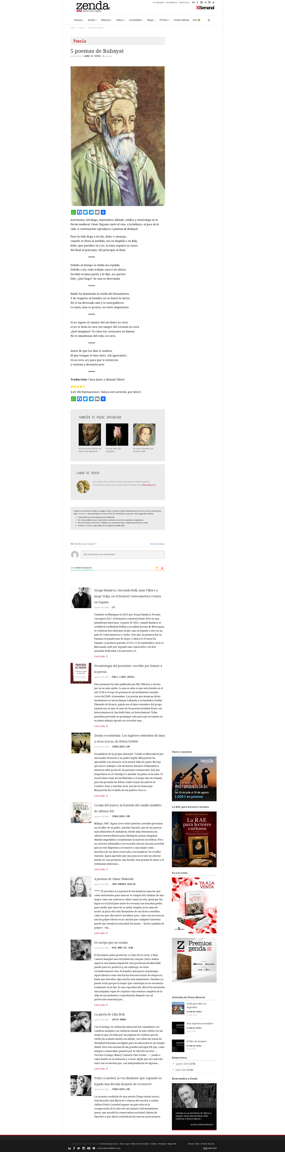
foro (85, 513)
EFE (113, 607)
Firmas (78, 19)
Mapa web (171, 1144)
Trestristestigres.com (108, 1144)
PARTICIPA (184, 2)
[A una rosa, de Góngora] (117, 434)
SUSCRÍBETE (172, 2)
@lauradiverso (149, 485)
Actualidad (135, 19)
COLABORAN (158, 2)
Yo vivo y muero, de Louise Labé (143, 450)
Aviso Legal (124, 1144)
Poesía (91, 19)
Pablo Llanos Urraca (123, 676)
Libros (119, 19)
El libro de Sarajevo (197, 1041)
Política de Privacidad (139, 1144)
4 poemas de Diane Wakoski (113, 879)
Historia (105, 19)
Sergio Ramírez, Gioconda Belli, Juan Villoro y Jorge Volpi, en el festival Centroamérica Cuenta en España (127, 596)
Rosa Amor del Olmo (122, 947)
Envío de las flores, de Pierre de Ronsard (90, 450)
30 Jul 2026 (191, 1031)
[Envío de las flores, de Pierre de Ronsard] (90, 434)
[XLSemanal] (205, 7)
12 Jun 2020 (76, 56)
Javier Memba (119, 1019)
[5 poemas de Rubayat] (118, 136)
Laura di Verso (92, 56)
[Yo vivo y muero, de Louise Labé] (144, 434)
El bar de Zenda (194, 1012)
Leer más (99, 656)
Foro (195, 19)
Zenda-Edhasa (181, 19)
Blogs (150, 19)
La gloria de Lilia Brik (109, 1014)
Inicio (73, 28)
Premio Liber (194, 1144)
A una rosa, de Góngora (113, 450)
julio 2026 (181, 1069)
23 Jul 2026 (191, 1049)
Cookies (153, 1144)
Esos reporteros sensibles (200, 1023)
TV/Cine (163, 19)
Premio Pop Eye (207, 1144)
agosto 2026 (182, 1063)
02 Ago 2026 (192, 1015)
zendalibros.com (121, 746)
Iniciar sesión (157, 543)
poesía (109, 56)
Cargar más (118, 1128)
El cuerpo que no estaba (111, 942)
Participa (162, 1144)
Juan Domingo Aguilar (124, 884)
